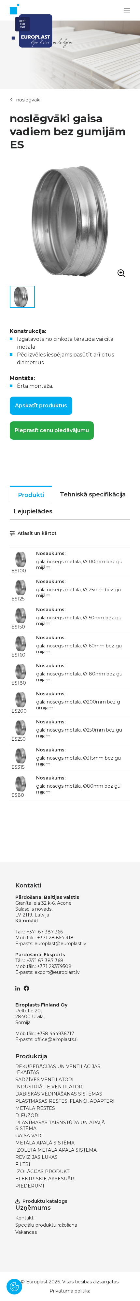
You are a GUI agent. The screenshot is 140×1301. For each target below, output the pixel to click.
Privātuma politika (70, 1291)
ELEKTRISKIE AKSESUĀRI (45, 1179)
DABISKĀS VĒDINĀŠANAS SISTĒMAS (58, 1094)
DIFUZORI (27, 1115)
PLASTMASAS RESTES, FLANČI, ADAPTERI (65, 1101)
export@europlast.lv (57, 972)
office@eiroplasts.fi (56, 1039)
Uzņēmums (33, 1207)
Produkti (31, 495)
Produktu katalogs (44, 1201)
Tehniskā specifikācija (93, 494)
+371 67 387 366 (44, 932)
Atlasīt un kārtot (36, 533)
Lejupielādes (33, 511)
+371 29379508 (54, 966)
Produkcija (31, 1056)
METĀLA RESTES (35, 1108)
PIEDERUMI (29, 1186)
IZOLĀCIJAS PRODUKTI (43, 1171)
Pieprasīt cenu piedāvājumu (52, 430)
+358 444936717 (55, 1033)
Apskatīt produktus (41, 405)
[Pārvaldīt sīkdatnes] (14, 1286)
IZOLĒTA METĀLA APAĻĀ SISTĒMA (56, 1150)
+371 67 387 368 (44, 960)
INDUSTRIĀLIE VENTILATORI (49, 1087)
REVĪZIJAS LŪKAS (36, 1157)
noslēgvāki (28, 100)
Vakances (26, 1232)
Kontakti (25, 1218)
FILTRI (22, 1164)
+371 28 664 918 (55, 938)
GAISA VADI (29, 1136)
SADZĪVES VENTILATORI (44, 1079)
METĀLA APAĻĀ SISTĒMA (45, 1143)
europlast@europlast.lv (60, 943)
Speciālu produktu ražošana (46, 1225)
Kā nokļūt (26, 921)
